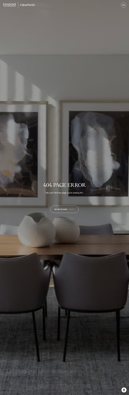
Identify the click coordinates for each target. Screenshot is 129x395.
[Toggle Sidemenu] (123, 5)
